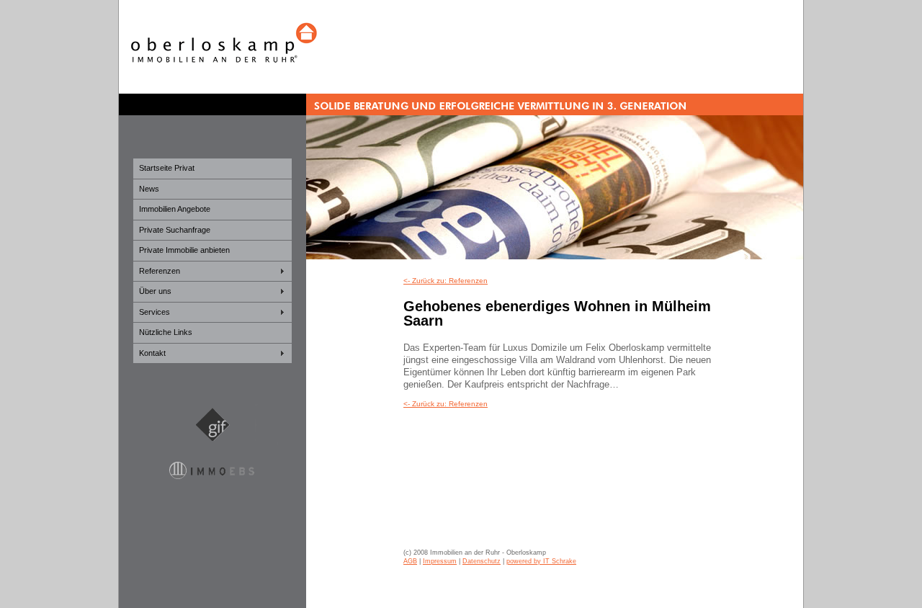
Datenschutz (481, 561)
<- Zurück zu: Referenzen (445, 281)
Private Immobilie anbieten (184, 250)
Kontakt (152, 353)
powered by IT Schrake (541, 561)
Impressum (440, 561)
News (149, 188)
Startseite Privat (166, 168)
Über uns (155, 291)
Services (154, 312)
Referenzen (159, 271)
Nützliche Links (165, 332)
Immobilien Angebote (174, 209)
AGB (410, 561)
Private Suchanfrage (174, 229)
